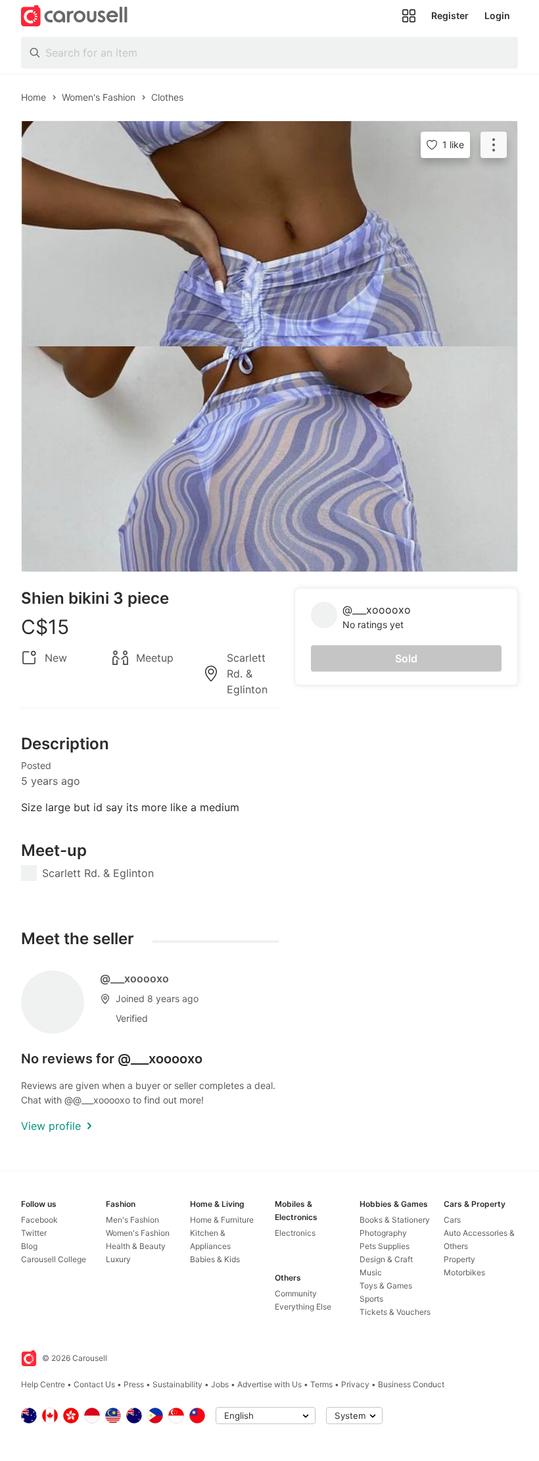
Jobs (220, 1384)
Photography (383, 1233)
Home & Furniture (222, 1220)
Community (296, 1293)
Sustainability (177, 1384)
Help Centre (43, 1384)
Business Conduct (411, 1384)
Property (459, 1259)
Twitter (34, 1233)
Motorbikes (464, 1272)
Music (371, 1272)
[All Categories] (408, 16)
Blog (29, 1246)
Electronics (295, 1233)
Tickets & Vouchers (395, 1312)
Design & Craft (386, 1259)
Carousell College (53, 1259)
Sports (371, 1299)
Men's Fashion (132, 1220)
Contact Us (94, 1384)
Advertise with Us (269, 1384)
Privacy (355, 1384)
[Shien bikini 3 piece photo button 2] (269, 458)
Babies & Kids (215, 1259)
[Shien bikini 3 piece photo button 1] (269, 233)
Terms (321, 1384)
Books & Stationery (395, 1220)
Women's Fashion (138, 1233)
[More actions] (493, 145)
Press (134, 1384)
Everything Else (303, 1307)
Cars (452, 1220)
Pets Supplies (385, 1246)
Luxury (118, 1259)
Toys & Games (386, 1285)
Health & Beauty (136, 1246)
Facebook (39, 1220)
